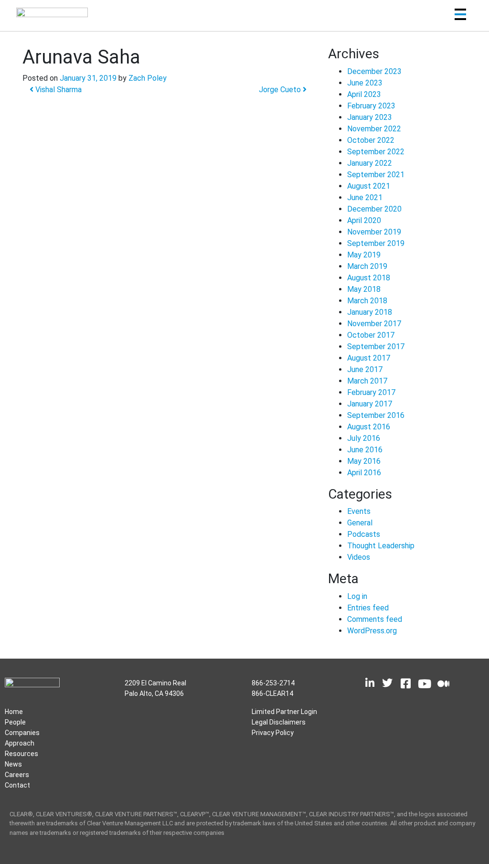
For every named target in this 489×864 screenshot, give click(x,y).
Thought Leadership (381, 545)
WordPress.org (372, 630)
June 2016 (365, 449)
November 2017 (374, 323)
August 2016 (368, 426)
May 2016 (364, 461)
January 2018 (369, 312)
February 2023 (371, 105)
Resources (21, 753)
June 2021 (365, 197)
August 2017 (368, 358)
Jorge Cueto (281, 89)
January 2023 (369, 117)
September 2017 (375, 346)
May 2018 (364, 289)
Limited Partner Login (284, 711)
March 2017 (367, 380)
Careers (17, 775)
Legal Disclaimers (279, 722)
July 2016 (363, 438)
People (15, 722)
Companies (22, 732)
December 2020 (374, 208)
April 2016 (364, 472)
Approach (19, 743)
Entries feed (368, 607)
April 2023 (364, 94)
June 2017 (365, 369)
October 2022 (370, 140)
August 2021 (368, 186)
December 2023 (374, 71)
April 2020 (364, 220)
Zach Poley (147, 78)
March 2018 (367, 300)
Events (359, 511)
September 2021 (375, 174)
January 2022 (369, 163)
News (13, 764)
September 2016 (375, 415)
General (359, 522)
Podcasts (363, 534)
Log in (357, 596)
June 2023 (365, 82)
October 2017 (370, 335)
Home (14, 711)
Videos (358, 557)
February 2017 (371, 392)
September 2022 (375, 151)
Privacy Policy (273, 732)
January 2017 (369, 403)
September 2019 (375, 243)
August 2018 (368, 277)
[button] (460, 16)
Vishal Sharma (57, 89)
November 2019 (374, 231)
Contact (17, 785)
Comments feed (374, 619)
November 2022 (374, 128)
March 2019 (367, 266)
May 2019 (364, 254)
